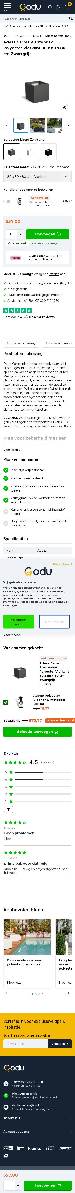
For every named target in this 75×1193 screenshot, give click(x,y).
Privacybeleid (62, 564)
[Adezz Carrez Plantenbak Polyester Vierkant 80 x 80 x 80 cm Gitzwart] (48, 151)
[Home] (6, 36)
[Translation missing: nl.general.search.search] (71, 18)
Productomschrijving (21, 343)
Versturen (58, 1043)
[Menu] (7, 7)
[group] (27, 953)
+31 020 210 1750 (46, 301)
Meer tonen (11, 635)
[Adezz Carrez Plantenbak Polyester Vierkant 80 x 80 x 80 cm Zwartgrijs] (37, 89)
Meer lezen (10, 449)
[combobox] (33, 18)
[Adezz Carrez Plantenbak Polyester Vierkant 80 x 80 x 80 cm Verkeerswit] (30, 151)
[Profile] (58, 7)
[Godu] (30, 7)
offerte (54, 274)
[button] (6, 125)
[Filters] (8, 809)
